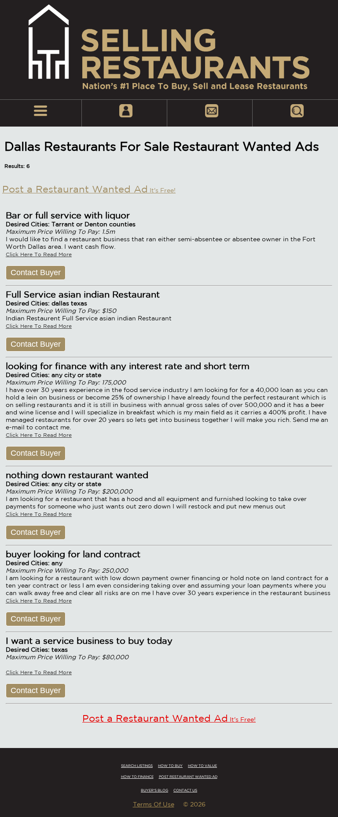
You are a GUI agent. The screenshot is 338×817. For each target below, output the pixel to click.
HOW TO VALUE (202, 765)
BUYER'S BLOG (154, 790)
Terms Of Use (153, 804)
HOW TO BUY (170, 765)
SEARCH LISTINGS (137, 765)
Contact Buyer (36, 272)
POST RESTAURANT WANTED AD (188, 776)
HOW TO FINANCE (137, 776)
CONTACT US (185, 790)
